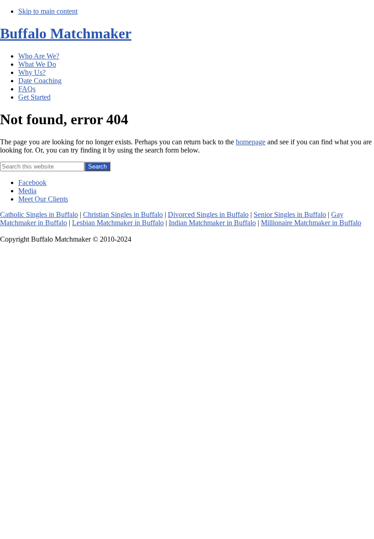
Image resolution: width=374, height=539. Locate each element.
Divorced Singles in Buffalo (208, 214)
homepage (250, 142)
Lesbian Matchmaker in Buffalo (118, 223)
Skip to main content (48, 11)
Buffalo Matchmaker (65, 33)
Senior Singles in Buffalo (290, 214)
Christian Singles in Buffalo (123, 214)
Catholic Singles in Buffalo (39, 214)
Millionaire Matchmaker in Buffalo (311, 223)
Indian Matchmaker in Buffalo (212, 223)
